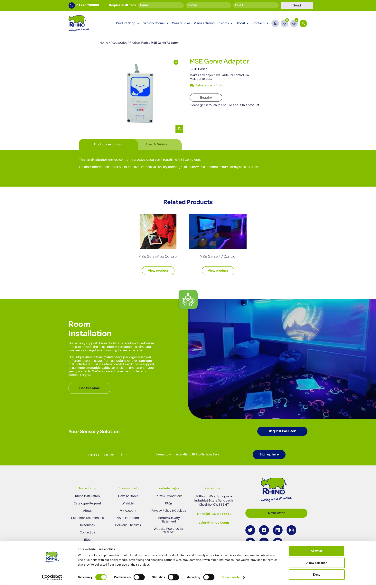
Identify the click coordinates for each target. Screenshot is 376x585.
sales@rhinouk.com (214, 522)
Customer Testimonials (87, 518)
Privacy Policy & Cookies (168, 510)
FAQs (168, 503)
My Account (128, 510)
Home (103, 42)
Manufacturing (204, 23)
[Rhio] (276, 491)
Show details (231, 577)
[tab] (108, 144)
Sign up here (269, 454)
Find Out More (89, 388)
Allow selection (316, 562)
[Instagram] (291, 530)
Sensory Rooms (153, 23)
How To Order (128, 496)
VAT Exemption (128, 518)
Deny (316, 574)
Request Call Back (282, 431)
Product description (109, 144)
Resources (87, 525)
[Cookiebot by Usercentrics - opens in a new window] (52, 577)
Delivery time (204, 85)
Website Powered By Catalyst (168, 530)
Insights (223, 23)
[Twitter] (250, 530)
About (240, 23)
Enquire (206, 97)
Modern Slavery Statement (168, 519)
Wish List (128, 503)
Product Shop (125, 23)
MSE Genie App (189, 159)
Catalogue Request (87, 503)
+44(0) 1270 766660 (215, 514)
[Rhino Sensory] (79, 23)
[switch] (139, 577)
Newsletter (276, 513)
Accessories (118, 42)
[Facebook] (264, 530)
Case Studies (181, 23)
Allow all (317, 550)
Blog (87, 539)
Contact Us (260, 23)
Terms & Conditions (169, 496)
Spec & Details (156, 144)
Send (297, 5)
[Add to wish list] (175, 62)
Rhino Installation (87, 496)
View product (158, 270)
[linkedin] (278, 530)
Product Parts (139, 42)
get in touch (187, 167)
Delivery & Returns (128, 525)
